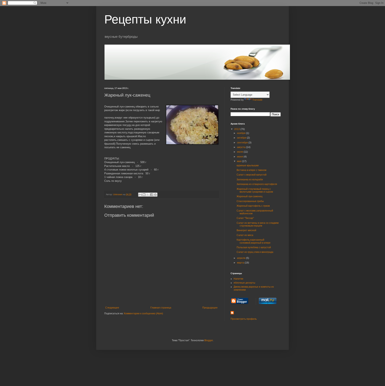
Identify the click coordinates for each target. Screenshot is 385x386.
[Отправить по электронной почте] (140, 195)
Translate (257, 99)
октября (242, 137)
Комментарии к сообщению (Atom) (143, 313)
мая (239, 161)
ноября (241, 133)
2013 (237, 129)
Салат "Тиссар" (245, 218)
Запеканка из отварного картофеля (257, 184)
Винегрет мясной (246, 230)
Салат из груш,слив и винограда (255, 252)
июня (240, 156)
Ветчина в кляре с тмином (251, 170)
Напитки (238, 278)
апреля (241, 258)
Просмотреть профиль (244, 319)
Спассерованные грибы (250, 201)
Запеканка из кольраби (250, 179)
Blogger (208, 340)
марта (241, 262)
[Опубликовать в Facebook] (152, 195)
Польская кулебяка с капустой (254, 247)
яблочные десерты (244, 282)
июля (240, 151)
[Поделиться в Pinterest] (155, 195)
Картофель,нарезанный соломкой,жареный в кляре (254, 241)
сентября (242, 142)
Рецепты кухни (145, 19)
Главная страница (160, 307)
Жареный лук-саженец (249, 196)
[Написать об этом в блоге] (144, 195)
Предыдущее (210, 307)
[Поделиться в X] (148, 195)
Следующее (112, 307)
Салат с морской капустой (251, 174)
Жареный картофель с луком (253, 205)
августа (241, 147)
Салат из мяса (245, 235)
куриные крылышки (248, 165)
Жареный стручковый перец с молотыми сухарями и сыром (255, 190)
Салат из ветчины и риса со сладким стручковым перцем (258, 224)
